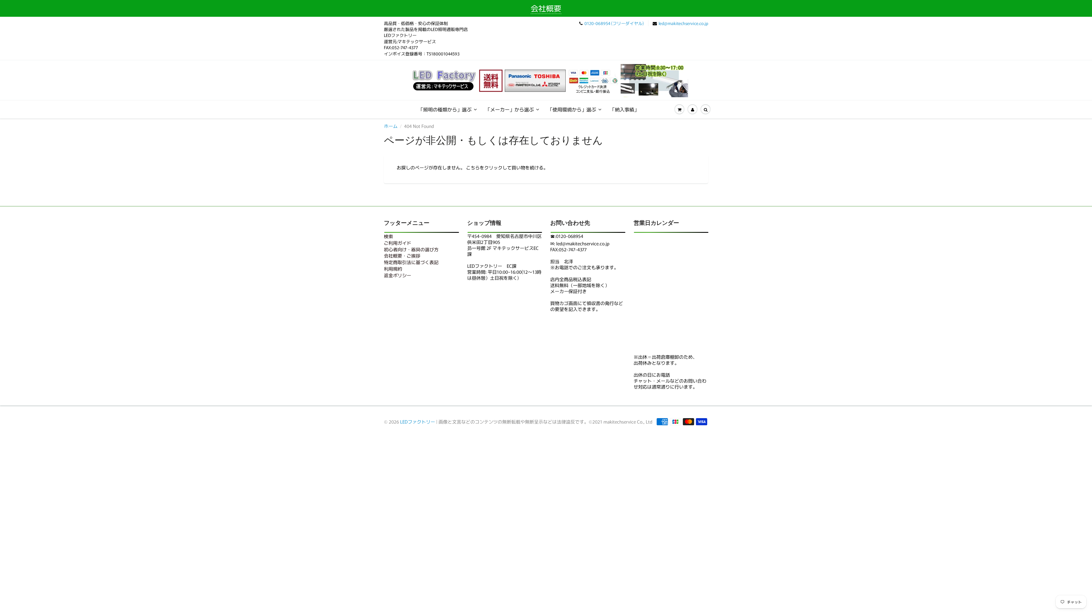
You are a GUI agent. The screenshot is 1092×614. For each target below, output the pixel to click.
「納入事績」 (624, 109)
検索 (388, 236)
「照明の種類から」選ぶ (444, 109)
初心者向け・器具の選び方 (411, 249)
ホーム (391, 126)
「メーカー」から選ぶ (509, 109)
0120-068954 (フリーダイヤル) (614, 23)
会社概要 (546, 8)
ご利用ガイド (397, 242)
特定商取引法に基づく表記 (411, 262)
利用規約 (393, 268)
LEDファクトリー (417, 421)
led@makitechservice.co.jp (683, 23)
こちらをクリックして (489, 167)
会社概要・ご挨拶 (402, 255)
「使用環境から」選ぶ (572, 109)
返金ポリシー (397, 275)
